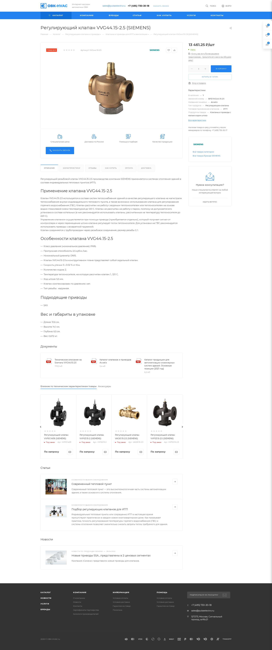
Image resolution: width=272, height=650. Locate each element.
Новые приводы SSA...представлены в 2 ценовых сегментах (111, 555)
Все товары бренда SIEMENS (206, 156)
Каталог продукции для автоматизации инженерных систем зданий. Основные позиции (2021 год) (159, 364)
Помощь (162, 592)
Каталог (46, 592)
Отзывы (93, 168)
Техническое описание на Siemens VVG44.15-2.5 (68, 361)
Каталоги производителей (85, 614)
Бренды (45, 609)
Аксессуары (104, 386)
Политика (117, 610)
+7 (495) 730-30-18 (138, 6)
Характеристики (71, 168)
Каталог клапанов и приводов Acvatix (115, 361)
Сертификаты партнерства (86, 610)
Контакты (77, 606)
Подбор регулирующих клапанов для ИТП (100, 509)
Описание (49, 168)
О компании (79, 598)
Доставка (146, 168)
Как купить (111, 168)
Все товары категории (203, 152)
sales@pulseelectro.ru (114, 5)
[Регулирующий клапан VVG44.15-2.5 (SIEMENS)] (112, 89)
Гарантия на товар (122, 606)
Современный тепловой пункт (92, 484)
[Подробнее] (175, 481)
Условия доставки (121, 602)
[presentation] (40, 427)
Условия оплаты (120, 598)
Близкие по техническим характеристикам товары (69, 386)
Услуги (45, 604)
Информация (121, 592)
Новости (46, 598)
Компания (79, 592)
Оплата (129, 168)
